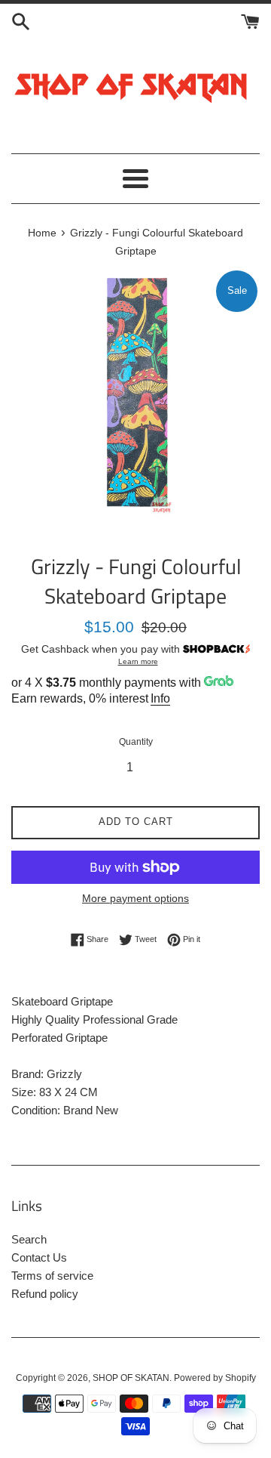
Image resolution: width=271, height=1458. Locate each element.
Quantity (136, 742)
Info (160, 698)
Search (29, 1239)
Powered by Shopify (215, 1378)
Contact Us (39, 1257)
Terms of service (52, 1275)
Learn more (138, 661)
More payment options (135, 898)
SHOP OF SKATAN (131, 1378)
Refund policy (44, 1293)
